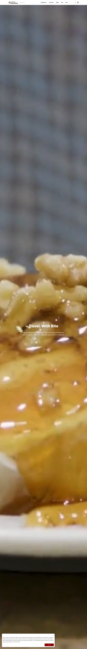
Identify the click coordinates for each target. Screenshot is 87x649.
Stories (57, 2)
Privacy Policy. (17, 641)
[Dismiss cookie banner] (53, 635)
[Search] (20, 2)
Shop (66, 2)
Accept (49, 644)
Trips (62, 2)
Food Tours (51, 2)
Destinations (43, 2)
